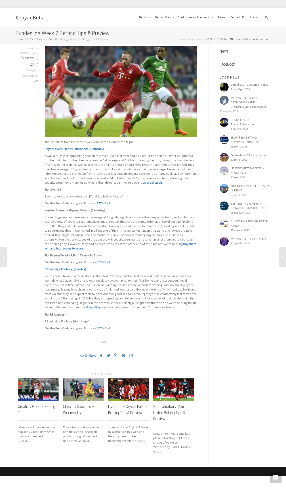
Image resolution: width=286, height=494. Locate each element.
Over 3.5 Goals (153, 183)
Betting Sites (163, 17)
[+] (38, 389)
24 (50, 39)
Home (19, 39)
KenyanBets (29, 17)
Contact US (237, 17)
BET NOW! (104, 203)
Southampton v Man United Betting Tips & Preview (169, 412)
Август (41, 39)
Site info (255, 17)
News (221, 17)
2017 (30, 39)
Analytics (32, 70)
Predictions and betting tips (195, 17)
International (30, 75)
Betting (144, 17)
